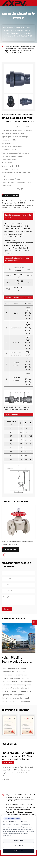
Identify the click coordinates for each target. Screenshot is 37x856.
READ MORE (22, 783)
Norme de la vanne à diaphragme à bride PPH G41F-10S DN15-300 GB (17, 542)
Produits (12, 27)
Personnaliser (18, 840)
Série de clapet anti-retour (20, 30)
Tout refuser (18, 846)
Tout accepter (18, 851)
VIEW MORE (10, 550)
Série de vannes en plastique (26, 46)
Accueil (5, 27)
